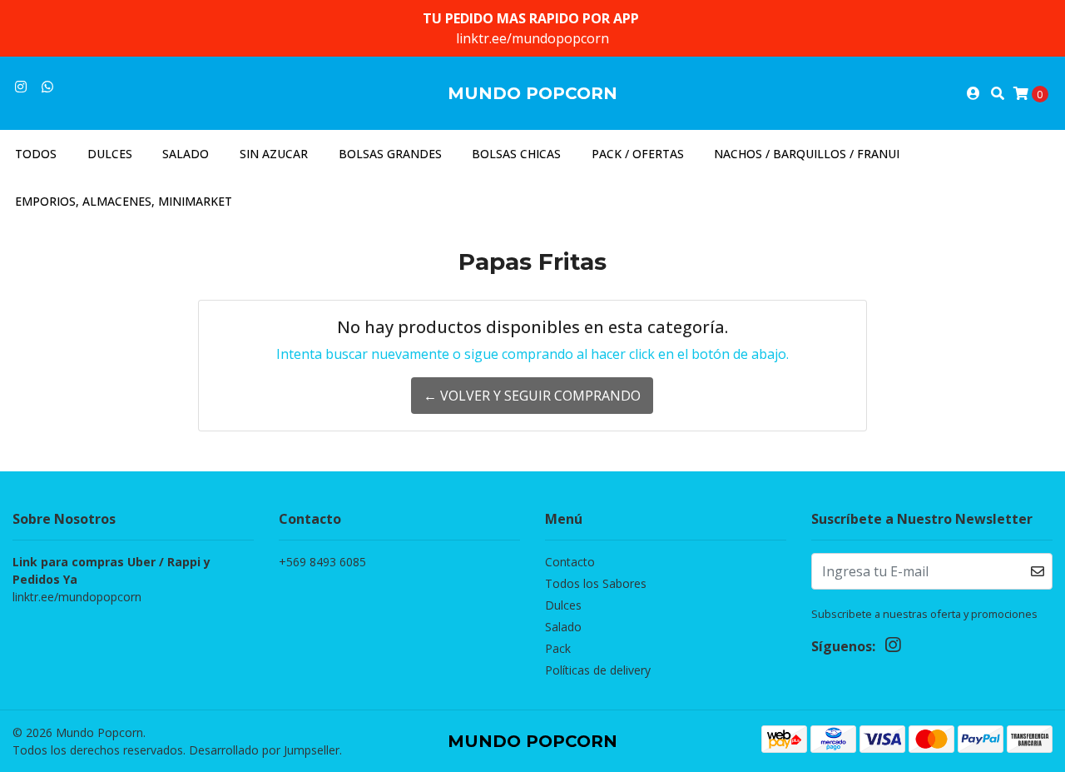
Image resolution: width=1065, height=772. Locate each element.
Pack (558, 648)
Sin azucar (274, 154)
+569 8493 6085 (322, 562)
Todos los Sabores (595, 583)
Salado (185, 154)
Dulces (109, 154)
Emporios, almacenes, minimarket (123, 201)
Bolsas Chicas (516, 154)
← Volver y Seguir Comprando (532, 395)
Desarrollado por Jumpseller (264, 750)
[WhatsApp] (47, 86)
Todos (36, 154)
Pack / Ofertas (638, 154)
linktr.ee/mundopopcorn (532, 38)
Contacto (570, 562)
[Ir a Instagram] (20, 86)
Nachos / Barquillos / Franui (806, 154)
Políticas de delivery (598, 670)
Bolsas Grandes (390, 154)
